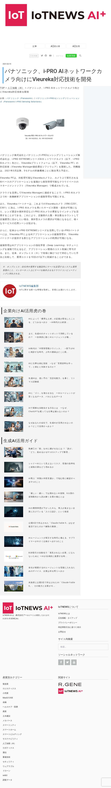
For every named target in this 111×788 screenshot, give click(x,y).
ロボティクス (8, 748)
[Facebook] (61, 662)
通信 (4, 752)
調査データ (7, 780)
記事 (35, 46)
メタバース (7, 720)
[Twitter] (67, 662)
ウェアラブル (8, 766)
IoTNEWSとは (64, 613)
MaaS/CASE (8, 698)
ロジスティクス (9, 688)
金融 (4, 702)
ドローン (6, 771)
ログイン (59, 56)
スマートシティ (9, 725)
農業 (4, 711)
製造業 (5, 684)
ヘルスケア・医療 (10, 707)
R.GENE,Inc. (14, 618)
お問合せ (62, 632)
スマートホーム (9, 730)
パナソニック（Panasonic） (20, 98)
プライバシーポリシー (67, 622)
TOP (2, 88)
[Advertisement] (49, 33)
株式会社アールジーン (24, 615)
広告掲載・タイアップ (67, 618)
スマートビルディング (12, 734)
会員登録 (71, 56)
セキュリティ (8, 762)
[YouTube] (74, 662)
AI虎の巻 (55, 46)
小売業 (5, 693)
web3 (5, 775)
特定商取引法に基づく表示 (69, 627)
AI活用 (76, 46)
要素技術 (6, 757)
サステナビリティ (10, 739)
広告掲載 (34, 56)
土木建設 (6, 716)
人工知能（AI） (16, 88)
